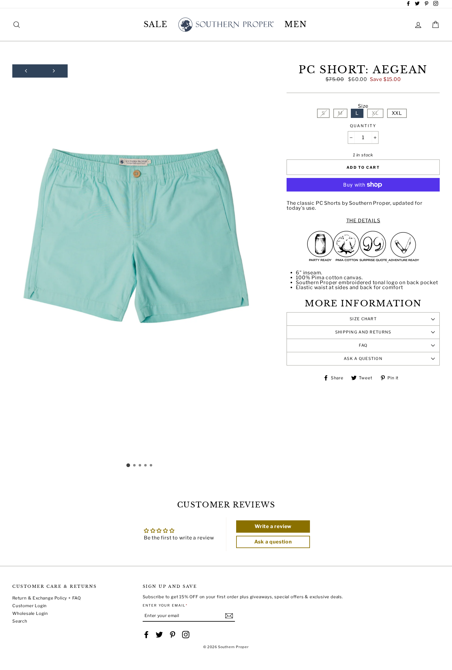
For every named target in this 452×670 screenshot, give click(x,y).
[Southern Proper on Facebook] (146, 634)
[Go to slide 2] (134, 465)
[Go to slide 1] (128, 465)
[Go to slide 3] (140, 465)
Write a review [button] (273, 526)
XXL (397, 113)
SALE (156, 24)
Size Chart (363, 319)
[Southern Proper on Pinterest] (172, 634)
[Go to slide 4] (145, 465)
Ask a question (363, 358)
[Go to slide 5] (151, 465)
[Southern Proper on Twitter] (159, 634)
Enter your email (165, 605)
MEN (295, 24)
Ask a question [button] (273, 542)
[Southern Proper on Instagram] (185, 634)
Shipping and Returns (363, 332)
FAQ (363, 345)
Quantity (363, 126)
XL (375, 113)
